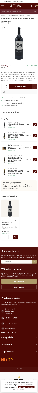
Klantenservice (19, 281)
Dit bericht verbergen (26, 387)
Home (3, 15)
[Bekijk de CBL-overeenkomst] (7, 358)
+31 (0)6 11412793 (11, 186)
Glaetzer (4, 22)
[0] (36, 6)
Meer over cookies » (19, 389)
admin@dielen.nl (10, 328)
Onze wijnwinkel (19, 287)
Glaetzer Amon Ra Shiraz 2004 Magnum (20, 15)
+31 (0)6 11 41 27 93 (11, 318)
